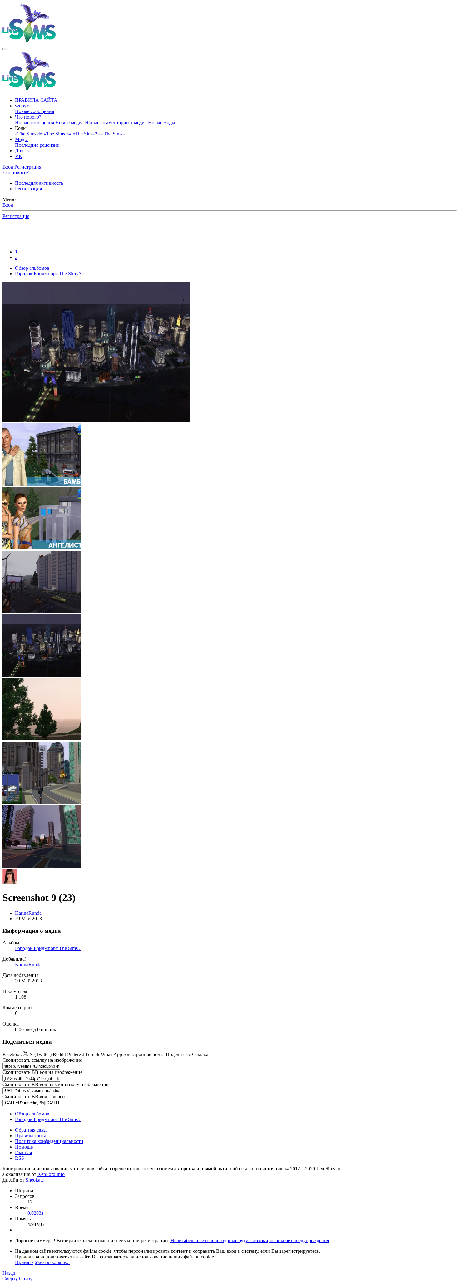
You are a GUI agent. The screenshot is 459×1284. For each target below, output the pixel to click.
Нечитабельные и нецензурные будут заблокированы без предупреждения (249, 1240)
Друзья (22, 150)
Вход (7, 205)
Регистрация (28, 188)
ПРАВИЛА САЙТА (36, 100)
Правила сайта (30, 1135)
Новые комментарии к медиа (116, 122)
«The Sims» (113, 133)
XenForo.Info (51, 1174)
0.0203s (35, 1213)
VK (18, 156)
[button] (21, 128)
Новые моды (161, 122)
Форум (22, 105)
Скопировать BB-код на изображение (42, 1072)
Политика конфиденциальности (49, 1141)
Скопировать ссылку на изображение (42, 1060)
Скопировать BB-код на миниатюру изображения (55, 1084)
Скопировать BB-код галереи (33, 1096)
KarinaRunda (28, 913)
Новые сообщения (34, 111)
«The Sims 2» (86, 133)
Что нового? (28, 117)
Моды (21, 139)
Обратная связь (31, 1130)
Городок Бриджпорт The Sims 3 (48, 948)
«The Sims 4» (28, 133)
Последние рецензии (37, 145)
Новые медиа (69, 122)
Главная (23, 1152)
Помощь (24, 1146)
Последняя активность (39, 183)
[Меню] (4, 49)
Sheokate (35, 1180)
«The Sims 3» (57, 133)
